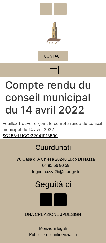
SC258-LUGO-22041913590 (30, 135)
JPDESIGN (70, 214)
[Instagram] (60, 9)
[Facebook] (46, 9)
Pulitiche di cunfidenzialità (53, 234)
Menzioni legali (53, 228)
